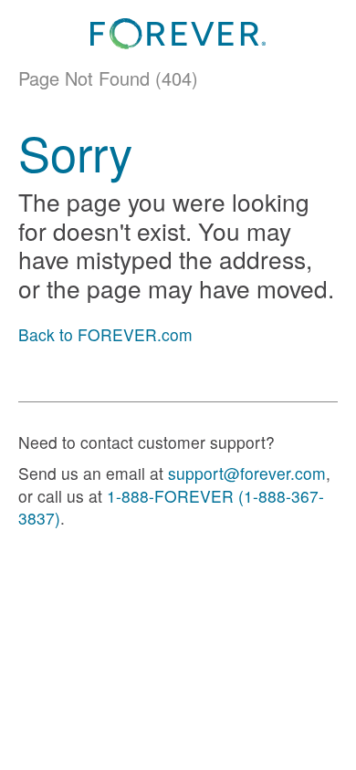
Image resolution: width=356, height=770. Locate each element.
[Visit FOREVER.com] (178, 33)
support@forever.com (247, 473)
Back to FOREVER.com (105, 334)
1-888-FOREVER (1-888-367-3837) (171, 507)
